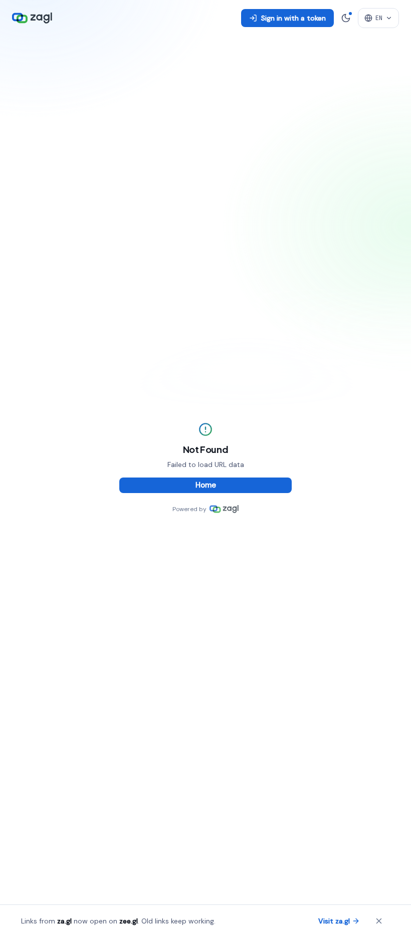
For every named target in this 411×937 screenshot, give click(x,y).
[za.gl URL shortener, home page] (32, 18)
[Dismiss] (379, 921)
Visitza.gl (334, 920)
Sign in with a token (293, 18)
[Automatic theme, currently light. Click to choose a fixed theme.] (346, 18)
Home (205, 485)
